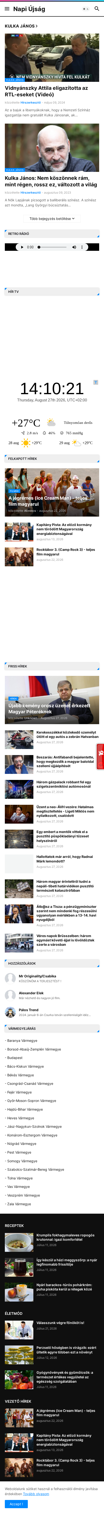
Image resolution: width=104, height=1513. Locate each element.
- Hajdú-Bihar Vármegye (24, 1109)
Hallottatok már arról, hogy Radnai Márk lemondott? (65, 859)
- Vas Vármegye (17, 1186)
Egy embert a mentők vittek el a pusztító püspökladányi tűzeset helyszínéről (63, 836)
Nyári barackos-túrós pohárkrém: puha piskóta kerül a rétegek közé (64, 1287)
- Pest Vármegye (18, 1152)
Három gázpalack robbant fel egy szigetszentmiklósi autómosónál (64, 784)
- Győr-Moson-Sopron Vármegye (30, 1101)
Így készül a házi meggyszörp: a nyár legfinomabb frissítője (67, 1262)
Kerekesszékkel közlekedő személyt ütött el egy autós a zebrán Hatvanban (68, 734)
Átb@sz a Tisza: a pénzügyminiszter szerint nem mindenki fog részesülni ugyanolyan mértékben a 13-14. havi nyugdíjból (67, 913)
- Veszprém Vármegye (22, 1195)
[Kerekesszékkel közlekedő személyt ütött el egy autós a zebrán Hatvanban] (19, 739)
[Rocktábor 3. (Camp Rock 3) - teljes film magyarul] (19, 556)
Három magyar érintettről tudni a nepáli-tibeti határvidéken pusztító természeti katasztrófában (65, 885)
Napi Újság (29, 9)
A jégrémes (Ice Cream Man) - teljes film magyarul (66, 1412)
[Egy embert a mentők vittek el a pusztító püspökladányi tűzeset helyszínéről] (19, 839)
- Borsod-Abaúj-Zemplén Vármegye (33, 1049)
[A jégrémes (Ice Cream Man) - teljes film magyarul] (19, 1417)
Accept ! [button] (16, 1504)
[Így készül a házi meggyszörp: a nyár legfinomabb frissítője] (19, 1267)
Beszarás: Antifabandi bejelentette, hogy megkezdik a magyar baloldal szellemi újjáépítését (65, 761)
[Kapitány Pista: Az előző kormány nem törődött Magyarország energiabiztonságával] (19, 532)
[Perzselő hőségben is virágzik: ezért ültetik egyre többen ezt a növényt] (19, 1354)
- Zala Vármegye (18, 1204)
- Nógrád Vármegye (20, 1144)
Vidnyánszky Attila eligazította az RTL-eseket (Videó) (46, 91)
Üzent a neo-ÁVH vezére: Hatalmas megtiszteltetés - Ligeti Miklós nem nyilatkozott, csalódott (65, 811)
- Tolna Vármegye (19, 1178)
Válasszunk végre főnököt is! (60, 1323)
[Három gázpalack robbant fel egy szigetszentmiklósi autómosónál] (19, 789)
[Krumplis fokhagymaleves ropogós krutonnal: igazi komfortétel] (19, 1242)
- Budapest (13, 1058)
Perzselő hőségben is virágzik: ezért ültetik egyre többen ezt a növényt (66, 1349)
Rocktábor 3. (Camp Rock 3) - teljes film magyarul (66, 551)
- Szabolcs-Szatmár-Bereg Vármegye (34, 1169)
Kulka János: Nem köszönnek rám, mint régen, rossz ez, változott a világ (51, 181)
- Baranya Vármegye (21, 1040)
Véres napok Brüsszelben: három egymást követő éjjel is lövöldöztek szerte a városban (65, 940)
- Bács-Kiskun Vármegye (24, 1066)
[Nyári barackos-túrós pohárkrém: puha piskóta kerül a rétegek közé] (19, 1292)
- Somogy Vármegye (21, 1161)
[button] (6, 9)
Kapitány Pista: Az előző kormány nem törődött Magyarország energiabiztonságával (64, 529)
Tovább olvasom (36, 1494)
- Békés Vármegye (19, 1075)
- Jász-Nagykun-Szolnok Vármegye (33, 1126)
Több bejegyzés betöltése (50, 219)
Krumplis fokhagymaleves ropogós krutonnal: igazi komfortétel (66, 1237)
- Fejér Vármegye (18, 1092)
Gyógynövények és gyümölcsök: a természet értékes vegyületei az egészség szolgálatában (65, 1376)
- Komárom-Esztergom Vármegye (31, 1135)
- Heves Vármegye (19, 1118)
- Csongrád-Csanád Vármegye (29, 1083)
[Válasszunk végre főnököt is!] (19, 1330)
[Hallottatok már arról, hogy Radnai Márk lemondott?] (19, 864)
